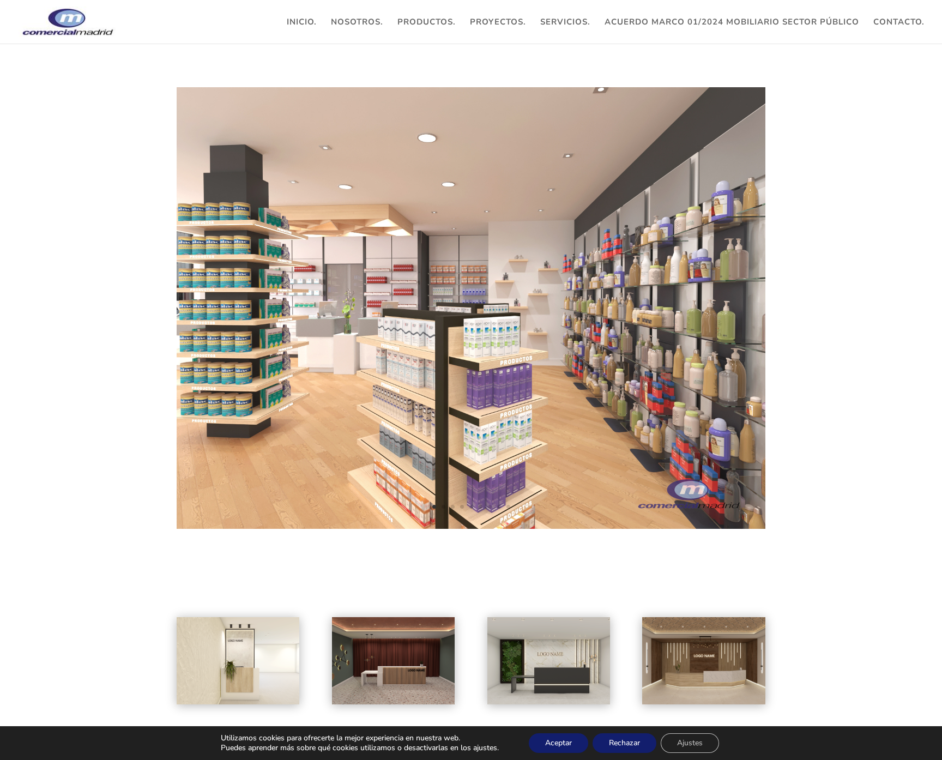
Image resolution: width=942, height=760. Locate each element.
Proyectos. (498, 22)
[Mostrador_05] (393, 660)
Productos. (426, 22)
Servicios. (565, 22)
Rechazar (624, 743)
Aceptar (558, 743)
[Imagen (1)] (471, 528)
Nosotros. (357, 22)
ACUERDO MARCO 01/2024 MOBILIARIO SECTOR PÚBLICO (732, 22)
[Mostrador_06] (238, 660)
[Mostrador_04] (548, 660)
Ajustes (690, 743)
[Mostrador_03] (703, 660)
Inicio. (302, 22)
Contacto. (899, 22)
